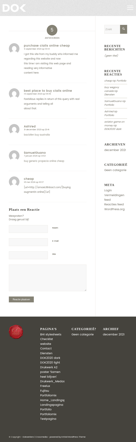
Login (108, 190)
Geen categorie (115, 170)
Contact (46, 348)
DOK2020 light (50, 362)
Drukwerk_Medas (52, 381)
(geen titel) (111, 56)
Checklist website (46, 341)
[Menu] (128, 8)
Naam (55, 228)
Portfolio (121, 81)
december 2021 (115, 150)
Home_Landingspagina (57, 400)
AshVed (108, 112)
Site (54, 254)
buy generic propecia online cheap (44, 161)
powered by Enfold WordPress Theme (68, 437)
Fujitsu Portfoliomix (48, 393)
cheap (108, 81)
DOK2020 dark (112, 129)
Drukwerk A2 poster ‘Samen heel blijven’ (50, 372)
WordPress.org (114, 209)
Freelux (45, 386)
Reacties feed (114, 204)
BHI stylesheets (50, 334)
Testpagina (48, 419)
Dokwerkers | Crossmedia (35, 437)
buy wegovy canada (111, 89)
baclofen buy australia (37, 135)
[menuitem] (128, 8)
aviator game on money (114, 123)
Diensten (109, 95)
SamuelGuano (113, 101)
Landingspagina (51, 405)
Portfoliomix (48, 414)
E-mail (55, 241)
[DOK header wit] (20, 8)
